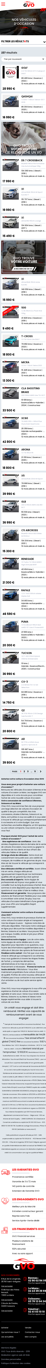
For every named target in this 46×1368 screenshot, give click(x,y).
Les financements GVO (28, 1229)
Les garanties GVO (25, 1169)
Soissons (12, 931)
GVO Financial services (23, 1236)
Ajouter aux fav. (16, 68)
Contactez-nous (32, 1332)
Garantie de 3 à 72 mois (24, 1181)
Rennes (4, 931)
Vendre (28, 1327)
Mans (24, 931)
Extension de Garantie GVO (25, 1190)
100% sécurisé (19, 1248)
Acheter (4, 1327)
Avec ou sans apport (22, 1253)
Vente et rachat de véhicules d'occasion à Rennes (24, 1264)
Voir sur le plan (7, 1286)
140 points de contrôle (23, 1186)
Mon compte (31, 1336)
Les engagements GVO (28, 1199)
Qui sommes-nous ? (10, 1332)
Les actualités (7, 1336)
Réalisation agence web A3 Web (15, 1355)
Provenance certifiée (22, 1176)
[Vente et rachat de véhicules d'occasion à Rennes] (29, 4)
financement (7, 966)
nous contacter (22, 977)
